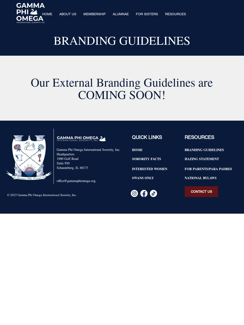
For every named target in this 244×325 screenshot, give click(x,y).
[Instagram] (134, 193)
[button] (68, 14)
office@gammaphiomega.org (76, 180)
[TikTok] (153, 193)
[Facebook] (143, 193)
